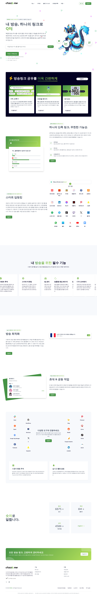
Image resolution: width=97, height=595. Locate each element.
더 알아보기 (14, 110)
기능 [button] (32, 3)
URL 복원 (37, 574)
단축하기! (50, 46)
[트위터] (48, 92)
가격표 (38, 3)
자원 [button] (62, 3)
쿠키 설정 (88, 588)
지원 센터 (66, 569)
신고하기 (76, 588)
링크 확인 (82, 588)
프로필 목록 (55, 3)
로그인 (81, 3)
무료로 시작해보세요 (12, 54)
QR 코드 (36, 569)
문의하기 (66, 574)
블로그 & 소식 (46, 3)
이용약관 (69, 588)
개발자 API (66, 571)
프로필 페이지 (38, 571)
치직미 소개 (66, 576)
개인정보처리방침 (61, 588)
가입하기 (88, 3)
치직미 (10, 588)
